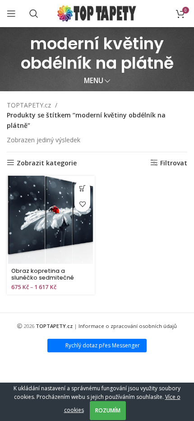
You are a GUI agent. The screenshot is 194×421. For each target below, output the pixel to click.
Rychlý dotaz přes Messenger (102, 345)
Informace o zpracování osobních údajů (128, 326)
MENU (93, 80)
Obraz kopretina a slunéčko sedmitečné (42, 274)
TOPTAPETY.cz (30, 105)
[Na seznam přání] (82, 204)
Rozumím (107, 410)
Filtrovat (173, 163)
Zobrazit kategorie (47, 163)
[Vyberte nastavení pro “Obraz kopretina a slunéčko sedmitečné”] (82, 188)
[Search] (34, 14)
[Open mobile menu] (11, 14)
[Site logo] (97, 13)
